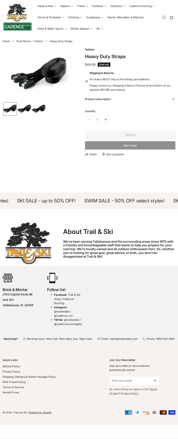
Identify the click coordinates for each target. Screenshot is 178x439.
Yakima (89, 49)
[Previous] (11, 75)
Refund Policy (11, 366)
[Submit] (155, 380)
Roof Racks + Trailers (30, 41)
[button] (46, 6)
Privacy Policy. (130, 393)
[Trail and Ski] (17, 17)
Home (6, 41)
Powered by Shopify (40, 412)
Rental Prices (11, 392)
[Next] (66, 75)
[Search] (164, 17)
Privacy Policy (11, 371)
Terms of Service (13, 387)
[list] (39, 74)
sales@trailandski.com (123, 338)
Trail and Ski (20, 412)
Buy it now (130, 145)
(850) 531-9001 (165, 338)
